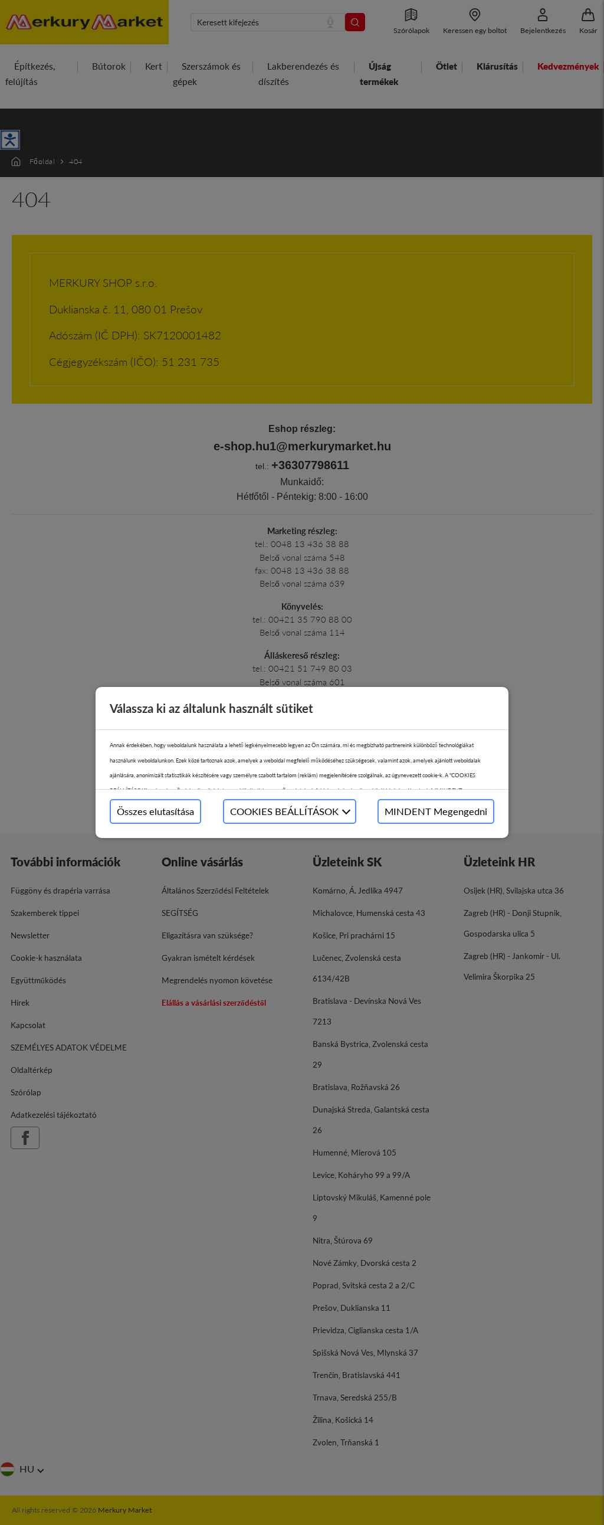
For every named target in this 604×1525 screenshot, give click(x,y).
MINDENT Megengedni (436, 811)
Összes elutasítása (155, 811)
